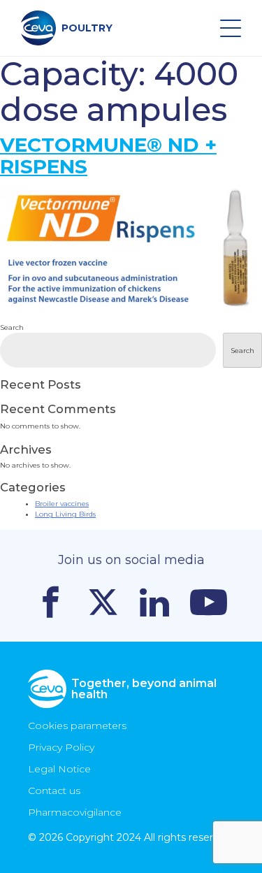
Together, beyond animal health (144, 689)
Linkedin (154, 602)
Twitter (103, 602)
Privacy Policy (61, 747)
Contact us (54, 790)
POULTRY (86, 28)
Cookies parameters (77, 725)
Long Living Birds (65, 514)
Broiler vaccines (62, 503)
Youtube (208, 602)
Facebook (50, 602)
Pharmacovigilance (75, 812)
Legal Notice (59, 769)
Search (12, 327)
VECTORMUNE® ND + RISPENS (108, 155)
